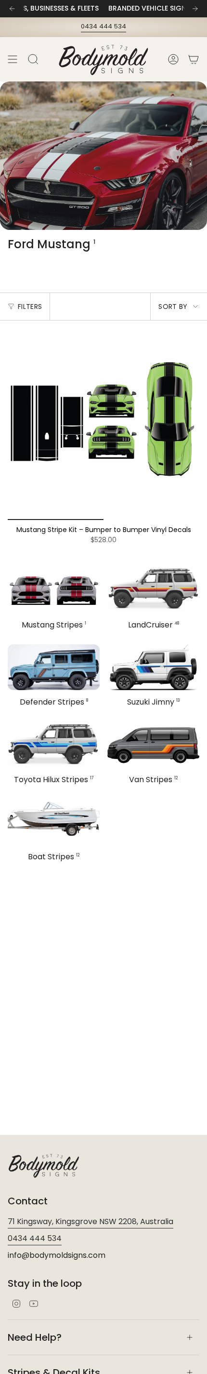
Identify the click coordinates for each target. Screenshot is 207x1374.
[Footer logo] (44, 1165)
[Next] (195, 8)
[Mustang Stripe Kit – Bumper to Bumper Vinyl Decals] (103, 424)
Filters (30, 306)
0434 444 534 (103, 26)
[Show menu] (12, 59)
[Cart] (193, 59)
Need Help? (35, 1337)
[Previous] (12, 8)
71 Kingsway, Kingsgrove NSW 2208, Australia (90, 1221)
